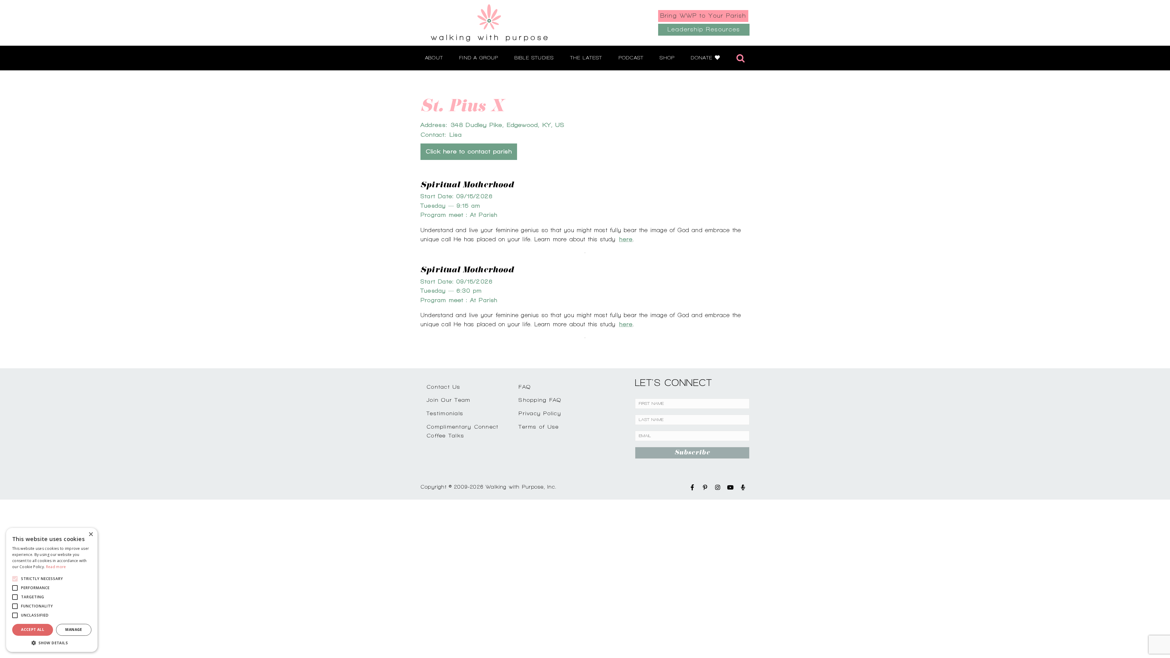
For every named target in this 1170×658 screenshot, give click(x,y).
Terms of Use (539, 427)
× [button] (90, 534)
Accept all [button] (32, 629)
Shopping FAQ (540, 400)
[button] (51, 643)
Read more (56, 566)
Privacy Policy (540, 413)
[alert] (52, 590)
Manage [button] (73, 629)
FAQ (525, 387)
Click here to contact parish (469, 151)
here (626, 239)
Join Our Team (448, 400)
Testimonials (445, 413)
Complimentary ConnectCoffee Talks (462, 431)
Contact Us (444, 387)
